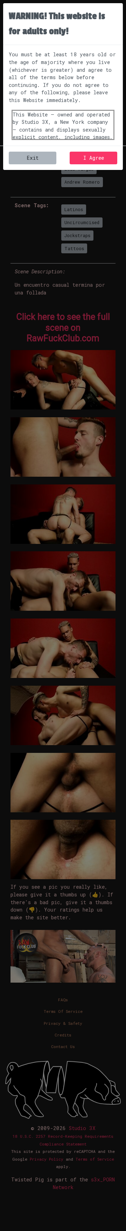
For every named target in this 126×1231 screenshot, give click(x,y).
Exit (32, 157)
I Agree (93, 157)
